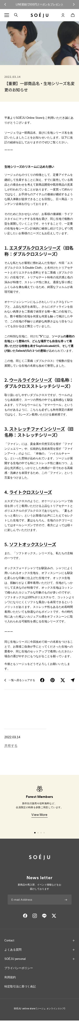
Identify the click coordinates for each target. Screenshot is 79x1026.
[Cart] (73, 15)
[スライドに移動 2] (38, 832)
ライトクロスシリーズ (30, 492)
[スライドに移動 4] (44, 832)
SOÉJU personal (15, 958)
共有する (11, 745)
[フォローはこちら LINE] (44, 915)
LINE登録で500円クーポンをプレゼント (39, 4)
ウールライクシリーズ (30, 380)
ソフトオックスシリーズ (32, 544)
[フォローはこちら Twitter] (53, 915)
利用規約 (10, 977)
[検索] (16, 15)
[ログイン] (63, 15)
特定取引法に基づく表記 (20, 986)
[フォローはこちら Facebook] (25, 915)
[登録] (66, 899)
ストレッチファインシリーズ (37, 429)
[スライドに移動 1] (35, 832)
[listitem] (42, 680)
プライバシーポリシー (18, 968)
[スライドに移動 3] (41, 832)
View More (39, 815)
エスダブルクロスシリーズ (35, 248)
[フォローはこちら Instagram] (34, 915)
